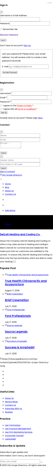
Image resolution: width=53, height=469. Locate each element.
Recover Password (9, 34)
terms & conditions (27, 109)
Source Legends (16, 332)
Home (8, 183)
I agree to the (18, 105)
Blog (7, 187)
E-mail (5, 66)
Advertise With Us (13, 408)
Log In (3, 40)
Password (4, 23)
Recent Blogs (11, 401)
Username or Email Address (13, 15)
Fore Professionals (18, 316)
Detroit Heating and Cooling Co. (20, 234)
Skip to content (7, 171)
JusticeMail (10, 439)
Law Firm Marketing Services (18, 432)
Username (5, 93)
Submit (3, 153)
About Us (9, 190)
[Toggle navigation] (1, 179)
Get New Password (10, 72)
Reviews (9, 412)
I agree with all (20, 109)
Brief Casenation (17, 300)
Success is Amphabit (20, 347)
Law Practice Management (18, 428)
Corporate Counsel (14, 435)
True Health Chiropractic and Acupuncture (26, 282)
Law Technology (13, 425)
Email (3, 97)
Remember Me (10, 29)
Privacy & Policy (24, 105)
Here (40, 117)
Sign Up (27, 45)
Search (3, 168)
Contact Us (10, 194)
